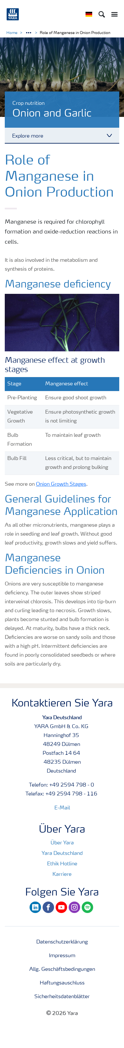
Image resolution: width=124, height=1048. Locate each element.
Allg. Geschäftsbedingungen (62, 969)
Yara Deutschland (62, 853)
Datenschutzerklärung (62, 942)
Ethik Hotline (62, 864)
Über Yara (62, 843)
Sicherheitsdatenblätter (62, 996)
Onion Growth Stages (61, 484)
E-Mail (62, 808)
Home (11, 33)
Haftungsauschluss (62, 983)
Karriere (62, 874)
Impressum (62, 955)
